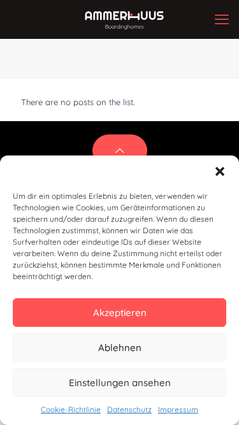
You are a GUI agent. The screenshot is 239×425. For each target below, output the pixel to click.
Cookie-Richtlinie (71, 409)
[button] (220, 171)
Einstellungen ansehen (120, 383)
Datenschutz (129, 409)
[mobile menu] (222, 19)
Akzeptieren (120, 312)
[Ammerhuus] (124, 19)
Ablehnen (119, 348)
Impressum (178, 409)
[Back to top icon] (119, 150)
